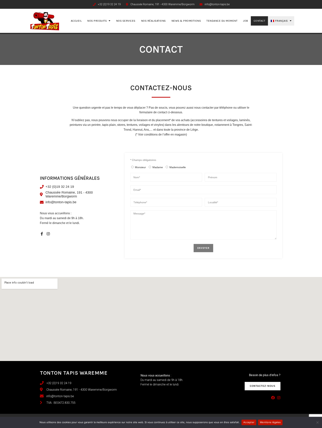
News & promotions (186, 20)
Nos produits (97, 20)
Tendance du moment (221, 20)
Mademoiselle (177, 167)
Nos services (125, 20)
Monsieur (140, 167)
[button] (262, 386)
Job (245, 20)
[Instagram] (48, 234)
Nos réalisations (153, 20)
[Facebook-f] (42, 234)
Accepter (248, 422)
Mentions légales (270, 422)
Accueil (76, 20)
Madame (157, 167)
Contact (259, 20)
